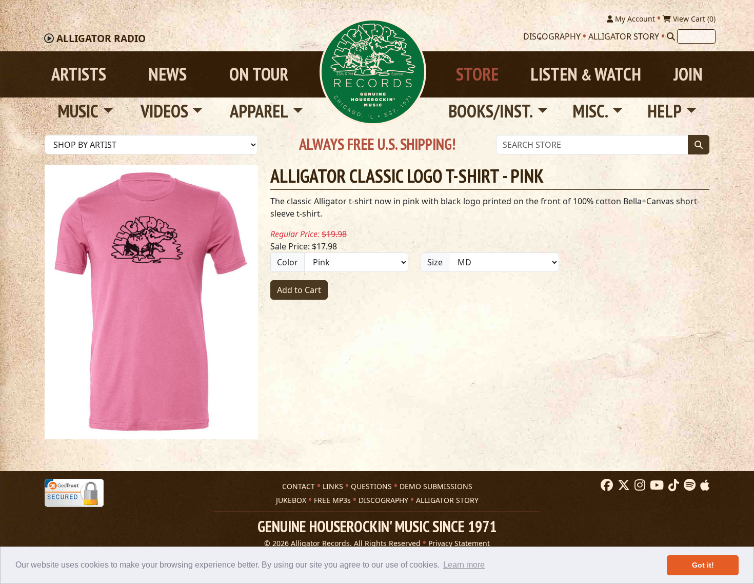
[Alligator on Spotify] (688, 485)
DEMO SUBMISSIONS (436, 486)
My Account (634, 19)
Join (688, 74)
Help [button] (664, 111)
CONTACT (298, 486)
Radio (101, 38)
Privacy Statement (459, 543)
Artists (78, 74)
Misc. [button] (590, 111)
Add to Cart (299, 290)
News (167, 74)
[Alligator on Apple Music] (703, 485)
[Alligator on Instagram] (638, 485)
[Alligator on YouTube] (655, 485)
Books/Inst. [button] (490, 111)
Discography (552, 36)
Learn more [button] (464, 564)
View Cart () (693, 19)
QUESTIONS (371, 486)
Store (477, 74)
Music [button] (77, 111)
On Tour (258, 74)
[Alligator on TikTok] (672, 485)
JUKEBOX (291, 500)
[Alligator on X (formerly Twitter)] (622, 485)
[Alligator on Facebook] (605, 485)
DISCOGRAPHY (383, 500)
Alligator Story (623, 36)
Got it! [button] (703, 565)
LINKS (333, 486)
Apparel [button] (259, 111)
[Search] (671, 36)
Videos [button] (164, 111)
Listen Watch (585, 74)
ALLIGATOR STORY (447, 500)
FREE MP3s (332, 500)
